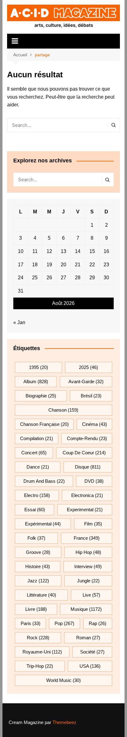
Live (91, 595)
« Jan (19, 322)
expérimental (43, 523)
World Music (63, 680)
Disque (87, 466)
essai (34, 509)
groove (38, 552)
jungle (88, 580)
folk (36, 538)
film (93, 523)
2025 (88, 367)
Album (35, 381)
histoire (37, 566)
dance (38, 466)
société (92, 651)
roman (88, 637)
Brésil (91, 395)
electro (37, 495)
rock (38, 637)
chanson (63, 410)
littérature (41, 595)
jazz (38, 580)
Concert (34, 452)
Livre (36, 609)
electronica (87, 495)
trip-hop (40, 666)
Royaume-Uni (42, 651)
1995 (38, 367)
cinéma (94, 424)
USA (90, 666)
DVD (94, 481)
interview (88, 566)
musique (86, 609)
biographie (41, 395)
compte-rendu (87, 438)
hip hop (88, 552)
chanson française (44, 424)
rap (97, 623)
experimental (85, 509)
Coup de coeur (84, 452)
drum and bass (44, 481)
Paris (30, 623)
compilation (36, 438)
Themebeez (64, 722)
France (87, 538)
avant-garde (86, 381)
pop (64, 623)
